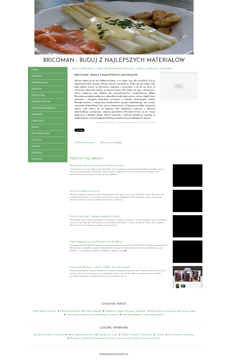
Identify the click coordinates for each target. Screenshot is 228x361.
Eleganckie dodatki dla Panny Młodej (80, 311)
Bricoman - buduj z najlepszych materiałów (148, 68)
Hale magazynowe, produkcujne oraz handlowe (96, 242)
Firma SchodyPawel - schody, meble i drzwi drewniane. (100, 267)
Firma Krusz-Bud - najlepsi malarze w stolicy (95, 216)
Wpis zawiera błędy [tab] (111, 142)
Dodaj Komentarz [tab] (85, 142)
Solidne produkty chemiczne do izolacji (142, 334)
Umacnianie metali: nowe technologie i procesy (92, 314)
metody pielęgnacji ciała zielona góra (142, 314)
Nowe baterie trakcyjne (181, 334)
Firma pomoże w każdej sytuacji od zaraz (136, 338)
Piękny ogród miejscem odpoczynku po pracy (92, 334)
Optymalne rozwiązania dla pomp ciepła (172, 311)
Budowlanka (87, 68)
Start (75, 68)
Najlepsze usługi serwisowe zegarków (125, 311)
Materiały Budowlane (109, 68)
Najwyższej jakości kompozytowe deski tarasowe (97, 165)
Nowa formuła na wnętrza (85, 191)
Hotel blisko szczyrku (44, 311)
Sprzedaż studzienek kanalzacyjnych (89, 338)
